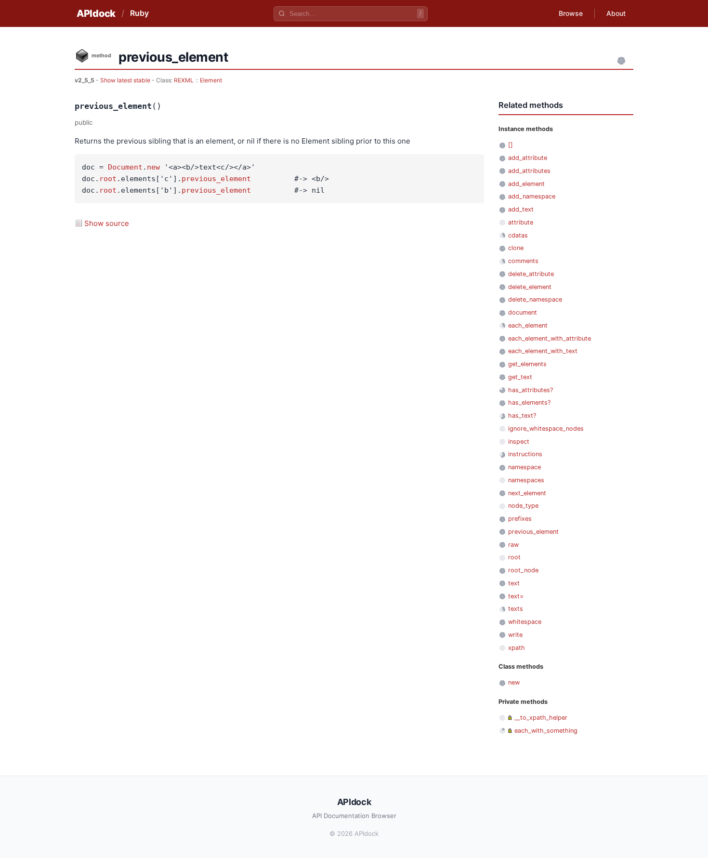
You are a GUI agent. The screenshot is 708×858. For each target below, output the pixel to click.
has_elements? (529, 402)
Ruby (139, 13)
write (515, 634)
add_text (521, 209)
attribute (520, 222)
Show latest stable (126, 80)
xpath (516, 647)
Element (211, 80)
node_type (523, 505)
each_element (528, 325)
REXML (184, 80)
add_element (526, 183)
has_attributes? (530, 390)
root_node (523, 570)
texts (515, 608)
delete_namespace (535, 299)
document (522, 312)
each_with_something (545, 730)
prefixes (520, 518)
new (153, 167)
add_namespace (531, 196)
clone (516, 247)
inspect (518, 441)
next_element (527, 493)
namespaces (526, 480)
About (616, 13)
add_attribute (527, 157)
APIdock (96, 13)
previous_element (216, 178)
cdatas (518, 235)
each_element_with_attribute (549, 338)
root (108, 178)
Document (125, 167)
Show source (106, 223)
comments (523, 260)
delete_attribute (531, 273)
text (514, 583)
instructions (525, 454)
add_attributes (529, 170)
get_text (520, 377)
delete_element (529, 286)
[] (510, 144)
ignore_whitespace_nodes (546, 428)
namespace (524, 467)
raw (513, 544)
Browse (571, 13)
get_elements (527, 364)
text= (516, 596)
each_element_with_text (542, 351)
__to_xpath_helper (540, 717)
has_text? (522, 415)
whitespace (524, 621)
